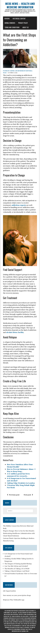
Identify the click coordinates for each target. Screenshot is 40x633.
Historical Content (19, 18)
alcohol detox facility (15, 332)
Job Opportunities (9, 591)
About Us (25, 27)
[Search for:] (20, 511)
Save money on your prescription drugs (17, 595)
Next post (27, 495)
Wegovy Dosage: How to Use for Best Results (18, 531)
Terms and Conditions (12, 27)
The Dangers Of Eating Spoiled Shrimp (18, 564)
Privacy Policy (23, 23)
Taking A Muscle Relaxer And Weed (16, 571)
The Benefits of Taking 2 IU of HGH (16, 569)
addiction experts (19, 205)
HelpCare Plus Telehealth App (13, 600)
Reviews (7, 18)
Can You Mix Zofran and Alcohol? (16, 566)
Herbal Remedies (10, 23)
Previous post (14, 495)
